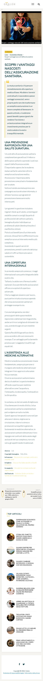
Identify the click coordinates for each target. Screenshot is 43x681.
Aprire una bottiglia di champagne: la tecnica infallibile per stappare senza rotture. (25, 604)
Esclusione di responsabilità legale (13, 673)
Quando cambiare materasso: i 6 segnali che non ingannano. (25, 563)
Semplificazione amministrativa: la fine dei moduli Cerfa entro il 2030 (34, 494)
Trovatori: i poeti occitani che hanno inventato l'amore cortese (24, 617)
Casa (6, 54)
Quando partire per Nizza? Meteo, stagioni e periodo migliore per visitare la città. (25, 550)
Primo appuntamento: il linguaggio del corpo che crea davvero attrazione (25, 643)
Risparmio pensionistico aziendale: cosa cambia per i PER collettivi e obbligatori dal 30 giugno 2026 (13, 494)
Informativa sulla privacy (32, 673)
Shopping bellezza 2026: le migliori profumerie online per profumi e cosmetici (25, 591)
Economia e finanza (16, 54)
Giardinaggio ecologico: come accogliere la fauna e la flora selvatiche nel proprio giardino (25, 523)
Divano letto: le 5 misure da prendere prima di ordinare (26, 630)
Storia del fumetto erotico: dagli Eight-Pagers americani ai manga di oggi (24, 537)
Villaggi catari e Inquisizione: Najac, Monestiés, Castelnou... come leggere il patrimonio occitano (25, 577)
